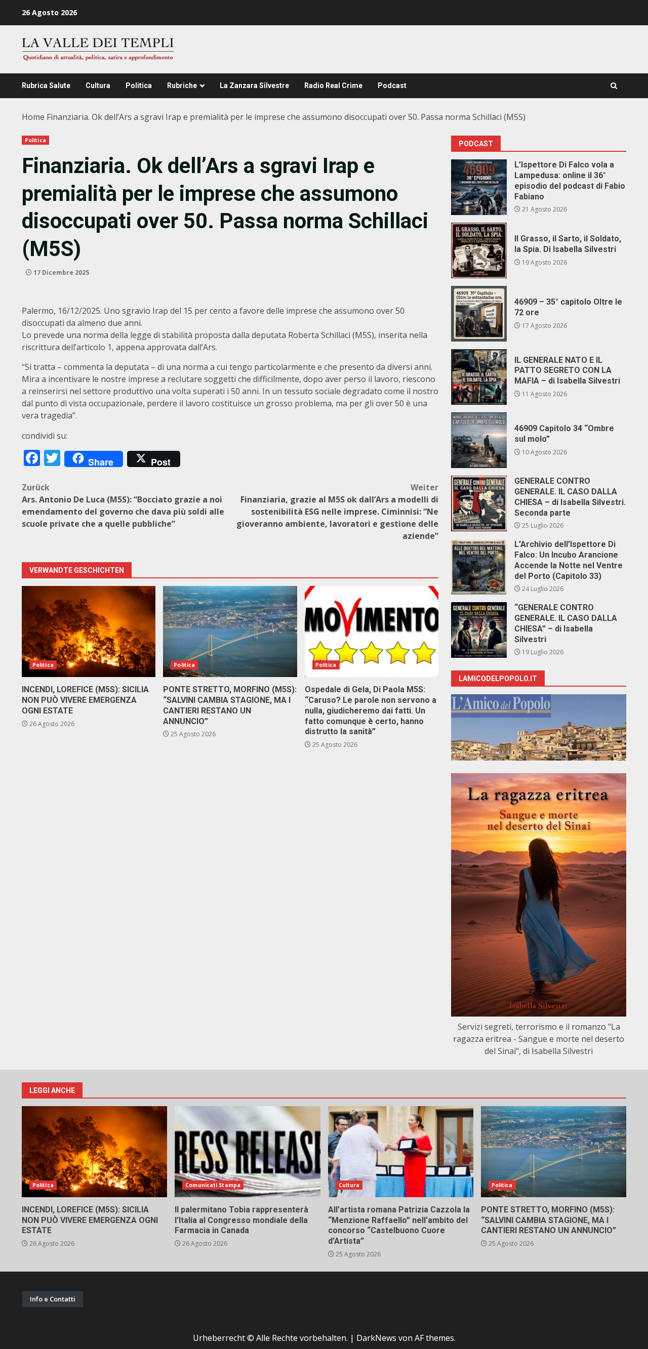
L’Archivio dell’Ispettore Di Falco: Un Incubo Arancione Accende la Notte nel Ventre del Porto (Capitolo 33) (479, 567)
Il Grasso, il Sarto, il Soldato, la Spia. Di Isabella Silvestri (479, 250)
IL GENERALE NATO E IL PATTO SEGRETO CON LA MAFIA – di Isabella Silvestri (479, 377)
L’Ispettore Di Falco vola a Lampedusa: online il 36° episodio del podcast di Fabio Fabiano (479, 187)
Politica (139, 85)
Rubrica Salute (46, 85)
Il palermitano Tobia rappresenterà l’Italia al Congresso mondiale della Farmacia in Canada (247, 1151)
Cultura (98, 85)
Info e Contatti (52, 1298)
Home (33, 116)
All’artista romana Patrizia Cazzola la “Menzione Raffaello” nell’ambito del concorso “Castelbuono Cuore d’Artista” (400, 1151)
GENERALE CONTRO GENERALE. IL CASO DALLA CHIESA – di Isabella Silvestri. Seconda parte (479, 503)
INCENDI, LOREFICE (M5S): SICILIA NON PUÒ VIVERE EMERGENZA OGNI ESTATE (88, 631)
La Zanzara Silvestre (254, 85)
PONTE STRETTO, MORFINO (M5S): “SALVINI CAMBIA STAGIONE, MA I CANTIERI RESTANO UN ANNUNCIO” (230, 631)
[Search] (614, 86)
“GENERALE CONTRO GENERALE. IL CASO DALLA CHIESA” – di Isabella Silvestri (479, 630)
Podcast (392, 85)
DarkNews (376, 1337)
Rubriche (182, 85)
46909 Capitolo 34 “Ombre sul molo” (479, 440)
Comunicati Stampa (212, 1185)
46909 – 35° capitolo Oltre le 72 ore (479, 314)
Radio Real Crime (333, 85)
